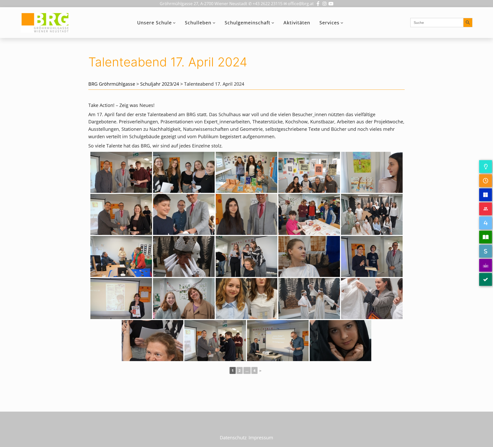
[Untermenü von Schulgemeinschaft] (272, 22)
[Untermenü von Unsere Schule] (174, 22)
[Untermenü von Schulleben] (214, 22)
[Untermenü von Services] (341, 22)
